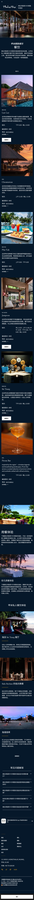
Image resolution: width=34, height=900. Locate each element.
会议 (2, 852)
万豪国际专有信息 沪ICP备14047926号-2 (11, 879)
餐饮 (2, 843)
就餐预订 (6, 140)
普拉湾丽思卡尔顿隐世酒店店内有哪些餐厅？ (15, 775)
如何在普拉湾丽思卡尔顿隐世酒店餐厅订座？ (15, 800)
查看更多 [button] (17, 756)
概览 (2, 837)
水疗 (2, 846)
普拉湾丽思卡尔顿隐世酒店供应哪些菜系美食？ (16, 791)
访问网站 (4, 134)
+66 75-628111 (9, 132)
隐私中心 (19, 846)
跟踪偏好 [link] (19, 843)
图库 (18, 840)
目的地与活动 (4, 849)
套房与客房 (4, 840)
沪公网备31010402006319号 (10, 885)
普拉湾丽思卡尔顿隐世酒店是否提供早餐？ (16, 807)
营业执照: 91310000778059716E (9, 883)
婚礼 (18, 837)
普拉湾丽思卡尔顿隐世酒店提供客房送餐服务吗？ (16, 783)
